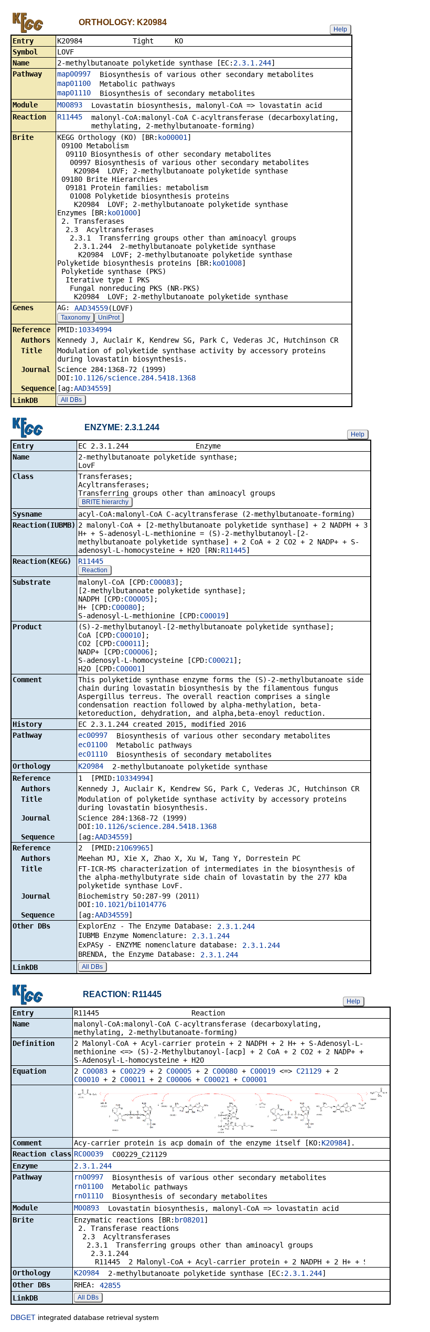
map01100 (74, 83)
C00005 (136, 599)
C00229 (132, 1071)
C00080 (124, 607)
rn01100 (88, 1186)
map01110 (74, 93)
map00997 (74, 74)
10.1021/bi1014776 (130, 904)
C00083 (162, 582)
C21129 (308, 1071)
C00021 (220, 660)
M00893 (69, 105)
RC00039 (88, 1154)
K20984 (90, 766)
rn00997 (88, 1177)
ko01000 (122, 213)
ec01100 (93, 744)
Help (340, 29)
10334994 (95, 329)
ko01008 (227, 263)
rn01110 (88, 1196)
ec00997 (93, 735)
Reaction (95, 570)
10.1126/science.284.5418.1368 (135, 378)
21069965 (132, 848)
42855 (110, 1285)
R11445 (69, 117)
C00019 (212, 616)
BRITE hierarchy (105, 502)
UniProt (109, 317)
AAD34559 (91, 308)
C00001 (128, 668)
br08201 (189, 1220)
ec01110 (93, 754)
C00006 (136, 652)
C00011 (128, 643)
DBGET (23, 1317)
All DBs (71, 399)
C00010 (128, 635)
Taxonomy (75, 317)
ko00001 (172, 137)
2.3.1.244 (252, 63)
